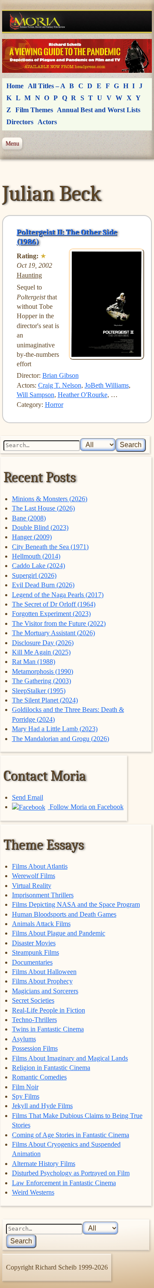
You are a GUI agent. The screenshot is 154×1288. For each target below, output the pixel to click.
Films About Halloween (44, 971)
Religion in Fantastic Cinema (51, 1067)
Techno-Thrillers (34, 1019)
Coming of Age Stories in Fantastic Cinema (70, 1135)
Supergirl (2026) (34, 575)
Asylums (24, 1039)
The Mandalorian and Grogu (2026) (60, 738)
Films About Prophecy (42, 981)
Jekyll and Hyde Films (42, 1105)
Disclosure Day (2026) (43, 642)
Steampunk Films (35, 952)
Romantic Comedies (39, 1077)
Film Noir (25, 1087)
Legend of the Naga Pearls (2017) (58, 594)
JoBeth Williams (107, 385)
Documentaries (32, 962)
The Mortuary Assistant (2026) (53, 633)
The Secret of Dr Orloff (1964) (53, 604)
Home (15, 86)
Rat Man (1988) (33, 661)
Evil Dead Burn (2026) (43, 585)
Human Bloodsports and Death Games (64, 914)
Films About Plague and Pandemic (58, 933)
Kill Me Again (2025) (41, 652)
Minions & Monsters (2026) (49, 498)
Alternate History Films (43, 1163)
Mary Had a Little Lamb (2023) (55, 728)
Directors (19, 122)
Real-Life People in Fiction (48, 1010)
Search (131, 444)
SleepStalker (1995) (38, 690)
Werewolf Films (33, 875)
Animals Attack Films (41, 923)
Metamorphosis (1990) (42, 671)
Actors (47, 122)
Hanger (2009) (32, 537)
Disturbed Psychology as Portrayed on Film (71, 1173)
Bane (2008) (29, 518)
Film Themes (34, 110)
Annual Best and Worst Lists (98, 110)
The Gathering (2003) (41, 680)
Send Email (27, 797)
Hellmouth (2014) (36, 556)
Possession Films (35, 1048)
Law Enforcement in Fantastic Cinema (64, 1182)
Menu (12, 143)
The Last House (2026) (43, 508)
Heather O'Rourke (82, 394)
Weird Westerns (33, 1192)
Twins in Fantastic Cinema (48, 1029)
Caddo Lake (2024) (38, 565)
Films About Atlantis (40, 866)
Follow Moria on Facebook (86, 806)
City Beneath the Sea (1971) (50, 546)
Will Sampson (35, 394)
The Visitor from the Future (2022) (59, 623)
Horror (54, 404)
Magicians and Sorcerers (45, 991)
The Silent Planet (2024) (45, 700)
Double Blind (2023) (40, 527)
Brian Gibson (60, 375)
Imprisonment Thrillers (43, 895)
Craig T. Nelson (59, 385)
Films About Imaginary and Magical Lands (70, 1058)
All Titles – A (46, 86)
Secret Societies (33, 1000)
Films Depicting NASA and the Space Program (76, 904)
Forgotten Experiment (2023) (51, 613)
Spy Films (25, 1096)
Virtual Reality (31, 885)
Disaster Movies (34, 943)
